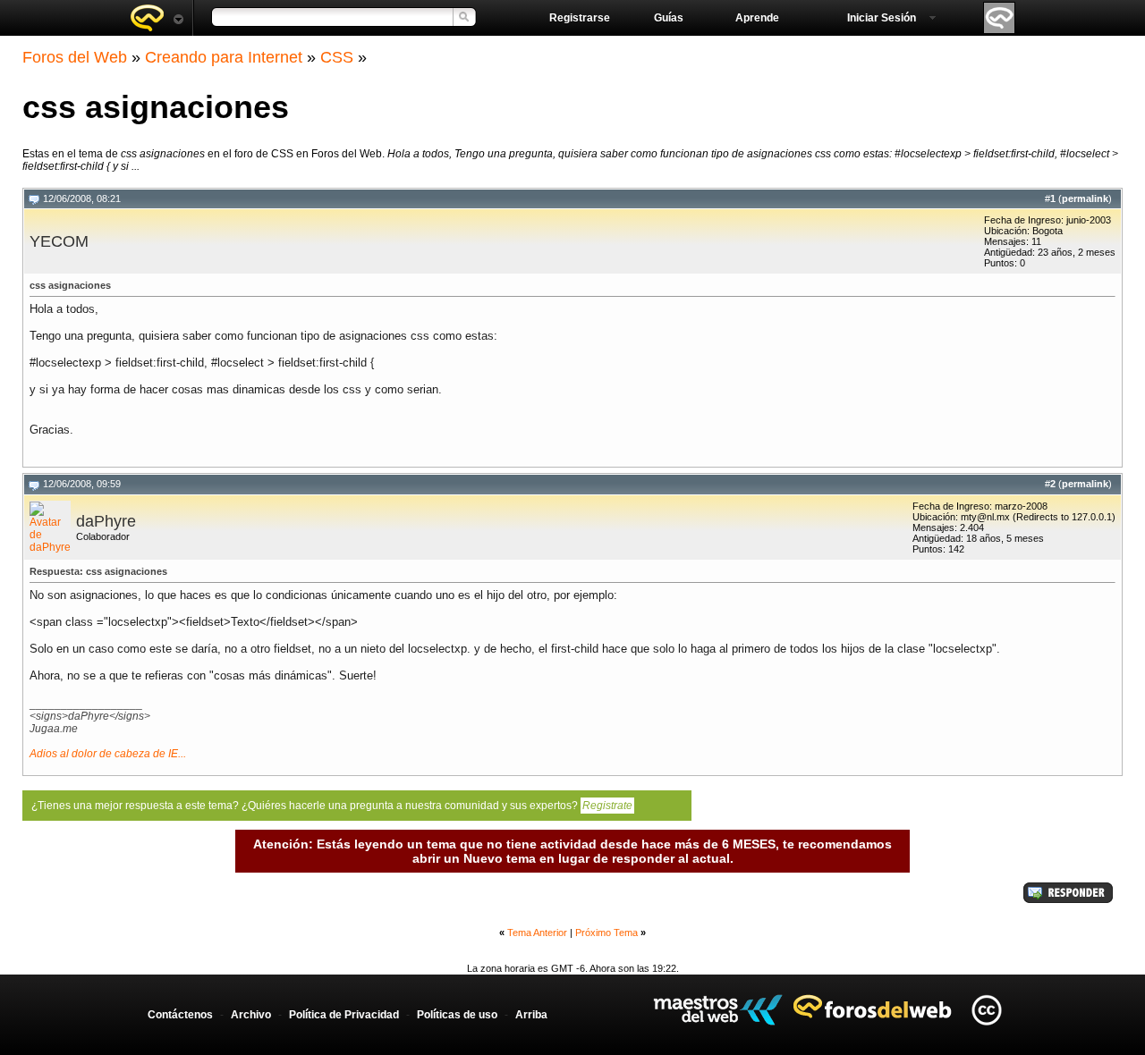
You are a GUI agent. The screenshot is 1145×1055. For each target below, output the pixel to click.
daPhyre (106, 521)
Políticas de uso (457, 1015)
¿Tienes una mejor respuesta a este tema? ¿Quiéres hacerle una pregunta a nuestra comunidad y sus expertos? (331, 805)
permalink (1085, 198)
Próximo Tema (606, 932)
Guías (668, 18)
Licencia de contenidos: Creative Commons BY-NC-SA (986, 1009)
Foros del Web (74, 57)
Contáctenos (180, 1015)
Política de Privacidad (344, 1015)
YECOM (59, 241)
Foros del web (156, 18)
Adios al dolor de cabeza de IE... (108, 753)
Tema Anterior (537, 932)
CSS (336, 57)
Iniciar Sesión (881, 18)
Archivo (251, 1015)
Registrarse (579, 18)
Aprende (757, 18)
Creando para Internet (223, 57)
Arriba (531, 1015)
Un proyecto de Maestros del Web (718, 1009)
